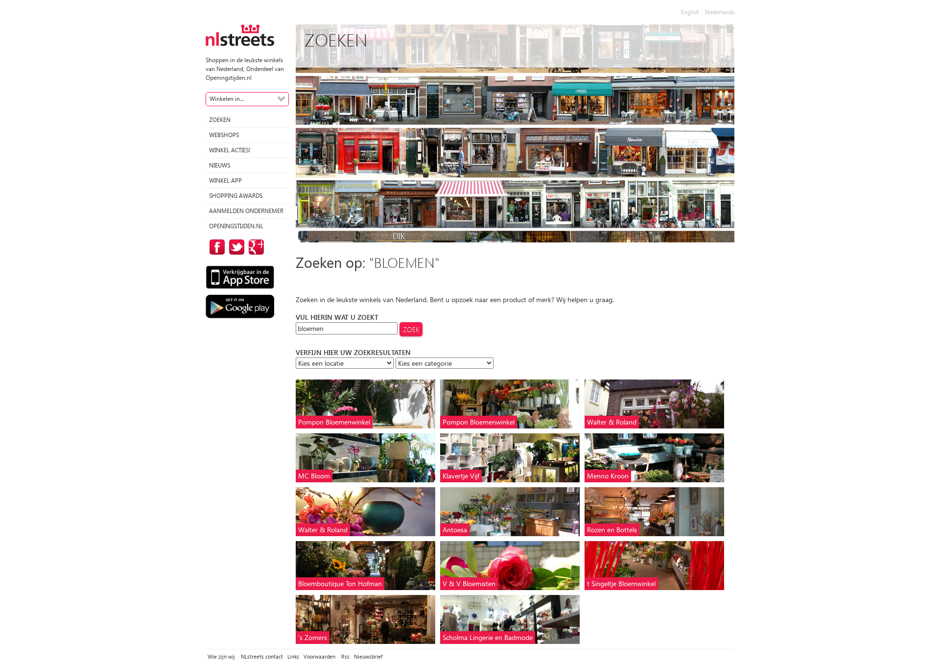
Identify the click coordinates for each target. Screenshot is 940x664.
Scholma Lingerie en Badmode (488, 637)
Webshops (224, 135)
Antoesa (455, 529)
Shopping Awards (235, 195)
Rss (345, 656)
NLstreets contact (262, 656)
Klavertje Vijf (461, 475)
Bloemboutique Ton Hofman (340, 583)
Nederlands (719, 12)
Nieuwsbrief (368, 656)
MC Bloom (314, 475)
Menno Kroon (608, 475)
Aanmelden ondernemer (246, 210)
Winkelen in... (227, 98)
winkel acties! (229, 150)
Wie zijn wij (222, 656)
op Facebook (215, 247)
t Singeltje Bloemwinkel (621, 583)
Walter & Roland (611, 422)
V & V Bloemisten (469, 583)
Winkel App (225, 180)
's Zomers (312, 637)
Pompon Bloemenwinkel (334, 422)
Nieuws (219, 165)
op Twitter (235, 247)
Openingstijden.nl (236, 226)
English (690, 12)
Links (293, 656)
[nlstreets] (240, 34)
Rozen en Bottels (612, 529)
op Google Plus (254, 247)
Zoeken (220, 119)
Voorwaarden (320, 656)
